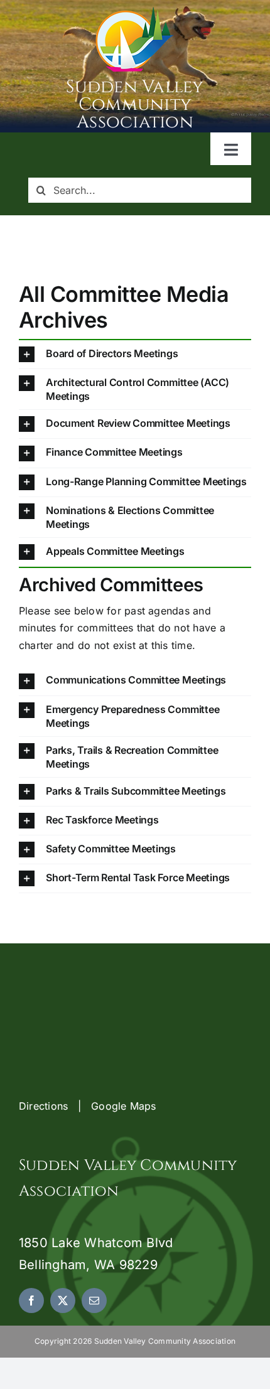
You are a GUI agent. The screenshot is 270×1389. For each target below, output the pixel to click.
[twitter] (62, 1300)
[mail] (94, 1300)
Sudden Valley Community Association (134, 104)
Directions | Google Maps (87, 1106)
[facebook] (31, 1300)
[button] (135, 354)
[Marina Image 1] (135, 11)
